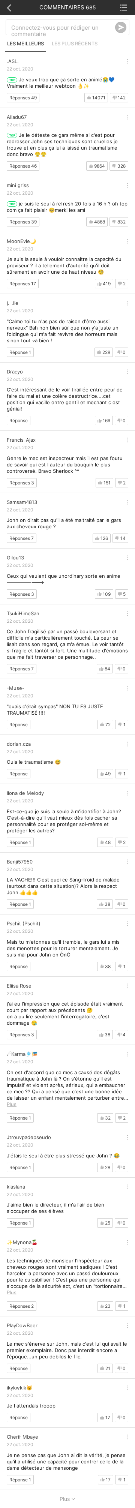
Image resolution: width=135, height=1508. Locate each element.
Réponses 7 (21, 538)
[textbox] (63, 27)
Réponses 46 (23, 166)
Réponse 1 (20, 352)
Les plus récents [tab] (75, 43)
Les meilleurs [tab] (25, 43)
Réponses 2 (21, 1306)
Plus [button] (11, 1104)
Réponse (18, 420)
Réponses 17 (22, 283)
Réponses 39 (23, 222)
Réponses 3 (21, 483)
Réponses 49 (23, 97)
